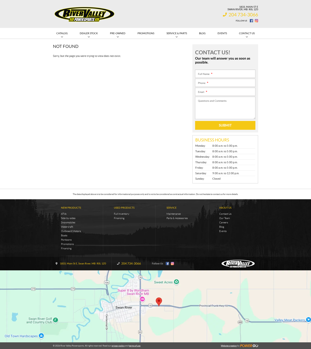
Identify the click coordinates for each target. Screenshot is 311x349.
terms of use (134, 346)
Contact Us (225, 213)
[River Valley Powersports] (84, 14)
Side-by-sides (68, 218)
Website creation (229, 346)
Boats (64, 235)
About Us (225, 207)
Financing (66, 248)
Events (223, 231)
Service (171, 207)
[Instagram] (256, 20)
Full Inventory (121, 213)
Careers (223, 222)
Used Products (124, 207)
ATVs (63, 213)
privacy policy (118, 346)
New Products (71, 207)
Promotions (67, 244)
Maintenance (173, 213)
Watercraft (67, 226)
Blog (221, 226)
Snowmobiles (68, 222)
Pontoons (66, 239)
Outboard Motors (71, 231)
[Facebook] (251, 20)
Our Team (224, 218)
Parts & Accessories (177, 218)
